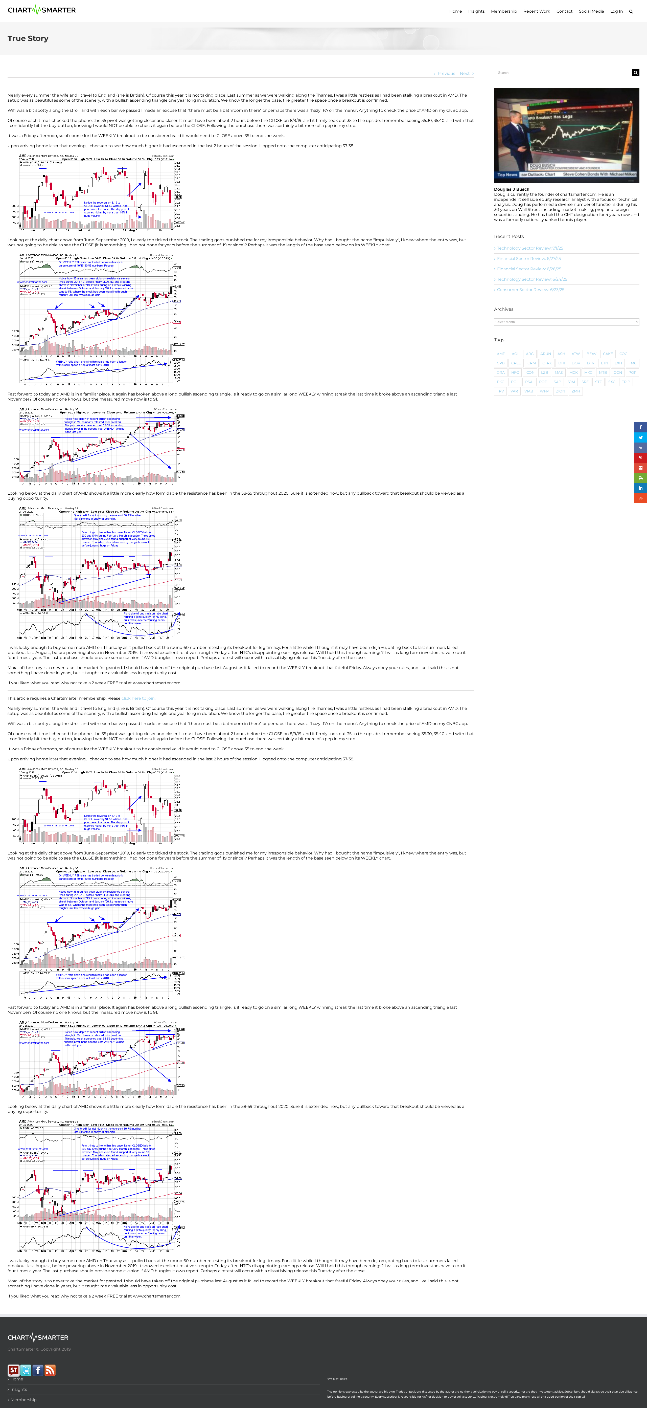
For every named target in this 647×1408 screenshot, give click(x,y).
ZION (560, 391)
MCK (573, 372)
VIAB (528, 391)
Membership (24, 1399)
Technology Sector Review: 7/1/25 (530, 248)
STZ (598, 382)
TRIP (626, 382)
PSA (529, 382)
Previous (446, 73)
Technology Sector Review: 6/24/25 (532, 279)
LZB (544, 372)
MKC (588, 372)
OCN (618, 372)
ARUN (545, 353)
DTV (590, 363)
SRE (585, 382)
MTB (603, 372)
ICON (530, 372)
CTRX (547, 363)
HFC (515, 372)
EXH (618, 363)
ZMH (576, 391)
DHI (561, 363)
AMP (501, 353)
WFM (544, 391)
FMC (633, 363)
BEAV (591, 353)
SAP (557, 382)
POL (515, 382)
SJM (571, 382)
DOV (576, 363)
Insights (19, 1389)
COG (623, 353)
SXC (611, 382)
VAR (514, 391)
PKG (500, 382)
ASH (561, 353)
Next (465, 73)
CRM (531, 363)
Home (17, 1379)
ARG (530, 353)
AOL (515, 353)
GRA (501, 372)
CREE (516, 363)
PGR (632, 372)
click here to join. (138, 698)
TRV (500, 391)
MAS (559, 372)
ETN (604, 363)
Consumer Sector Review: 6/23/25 (530, 289)
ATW (576, 353)
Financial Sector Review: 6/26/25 (529, 269)
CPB (501, 363)
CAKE (608, 353)
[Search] (631, 11)
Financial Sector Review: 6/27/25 (529, 258)
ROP (543, 382)
